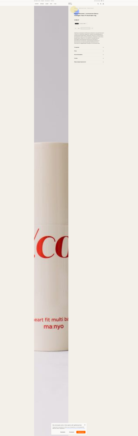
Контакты (52, 0)
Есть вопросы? (47, 0)
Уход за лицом (90, 8)
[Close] (84, 425)
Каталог (76, 8)
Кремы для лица (82, 8)
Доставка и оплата (37, 0)
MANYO (76, 11)
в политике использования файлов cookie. (75, 428)
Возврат (42, 0)
